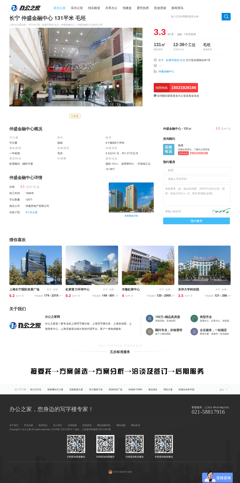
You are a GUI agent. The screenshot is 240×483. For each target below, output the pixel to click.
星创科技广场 (115, 389)
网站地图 (120, 425)
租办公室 (60, 8)
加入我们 (57, 425)
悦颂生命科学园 (186, 389)
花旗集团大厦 (76, 389)
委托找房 (143, 8)
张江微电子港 (96, 389)
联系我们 (43, 425)
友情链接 (72, 425)
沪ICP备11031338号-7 (62, 429)
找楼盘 (127, 8)
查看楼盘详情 (131, 215)
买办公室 (77, 8)
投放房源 (160, 8)
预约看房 (196, 221)
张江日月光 (35, 389)
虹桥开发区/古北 (50, 24)
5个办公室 (32, 212)
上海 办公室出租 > (19, 24)
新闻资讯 (177, 8)
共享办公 (111, 8)
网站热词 (135, 425)
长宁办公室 (34, 24)
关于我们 (13, 425)
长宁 (161, 60)
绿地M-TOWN (135, 389)
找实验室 (94, 8)
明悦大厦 (168, 389)
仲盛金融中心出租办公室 (90, 24)
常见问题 (28, 425)
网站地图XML (104, 425)
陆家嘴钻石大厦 (55, 389)
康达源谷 (152, 389)
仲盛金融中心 (68, 24)
